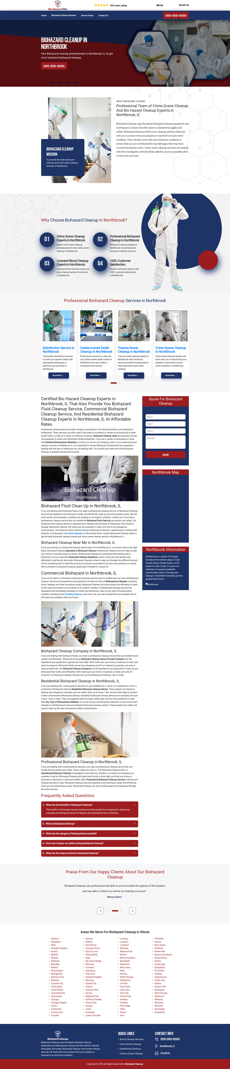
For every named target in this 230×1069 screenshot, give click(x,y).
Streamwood (161, 977)
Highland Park (92, 996)
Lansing (124, 938)
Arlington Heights (59, 948)
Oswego (124, 999)
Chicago (55, 999)
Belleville (55, 961)
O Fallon (124, 983)
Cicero (54, 1006)
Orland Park (125, 996)
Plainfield (159, 938)
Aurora (54, 951)
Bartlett (54, 954)
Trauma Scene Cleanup (131, 1053)
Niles (122, 970)
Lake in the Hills (93, 1015)
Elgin (88, 958)
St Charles (159, 970)
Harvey (89, 993)
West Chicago (161, 993)
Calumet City (57, 983)
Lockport (124, 942)
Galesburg (90, 970)
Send (165, 454)
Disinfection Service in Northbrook (58, 350)
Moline (123, 954)
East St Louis (92, 951)
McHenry (124, 948)
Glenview (90, 980)
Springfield (160, 967)
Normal (123, 974)
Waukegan (160, 990)
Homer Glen (91, 1002)
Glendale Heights (94, 977)
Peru (122, 1015)
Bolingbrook (56, 974)
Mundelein (125, 961)
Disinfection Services (130, 1048)
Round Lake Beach (163, 954)
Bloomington (57, 970)
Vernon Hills (160, 986)
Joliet (88, 1009)
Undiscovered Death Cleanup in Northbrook (96, 350)
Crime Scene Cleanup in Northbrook (170, 350)
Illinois (159, 5)
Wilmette (159, 1006)
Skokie (158, 961)
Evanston (90, 967)
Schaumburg (161, 958)
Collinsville (56, 1009)
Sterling (158, 974)
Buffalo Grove (57, 977)
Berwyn (54, 967)
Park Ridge (125, 1006)
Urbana (158, 983)
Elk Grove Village (93, 961)
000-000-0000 (175, 15)
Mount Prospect (127, 958)
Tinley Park (160, 980)
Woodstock (160, 1012)
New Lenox (125, 967)
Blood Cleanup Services (132, 1039)
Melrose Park (126, 951)
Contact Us (103, 15)
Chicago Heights (59, 1002)
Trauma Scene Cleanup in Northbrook (134, 350)
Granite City (91, 983)
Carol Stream (57, 990)
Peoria (123, 1012)
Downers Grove (93, 948)
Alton (53, 945)
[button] (114, 383)
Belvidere (55, 964)
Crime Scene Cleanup (130, 1044)
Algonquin (56, 942)
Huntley (89, 1006)
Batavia (54, 958)
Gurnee (89, 986)
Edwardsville (91, 954)
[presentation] (100, 911)
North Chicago (127, 977)
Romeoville (160, 951)
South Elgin (160, 964)
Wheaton (159, 999)
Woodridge (160, 1009)
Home (44, 15)
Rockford (159, 948)
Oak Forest (125, 986)
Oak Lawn (125, 990)
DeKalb (89, 942)
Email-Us (184, 5)
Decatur (89, 938)
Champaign (56, 996)
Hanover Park (92, 990)
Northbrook (125, 980)
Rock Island (160, 945)
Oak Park (124, 993)
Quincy (158, 942)
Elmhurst (90, 964)
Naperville (124, 964)
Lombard (124, 945)
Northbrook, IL (167, 1046)
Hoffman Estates (94, 999)
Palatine (124, 1002)
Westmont (159, 996)
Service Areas (87, 15)
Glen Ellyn (90, 974)
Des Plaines (91, 945)
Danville (55, 1015)
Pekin (122, 1009)
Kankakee (90, 1012)
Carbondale (56, 986)
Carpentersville (58, 993)
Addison (55, 938)
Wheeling (159, 1002)
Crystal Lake (57, 1012)
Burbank (55, 980)
